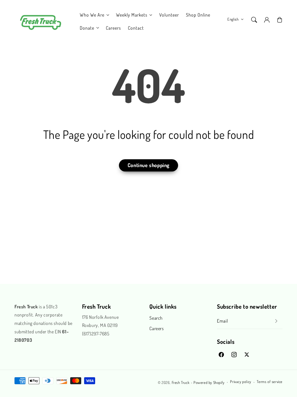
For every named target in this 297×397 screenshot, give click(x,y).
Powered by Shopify (208, 382)
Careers (156, 328)
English (232, 19)
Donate (87, 28)
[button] (254, 19)
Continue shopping (148, 165)
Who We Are (92, 15)
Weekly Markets (131, 15)
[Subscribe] (276, 321)
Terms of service (269, 381)
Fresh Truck (181, 382)
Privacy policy (240, 381)
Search (156, 318)
